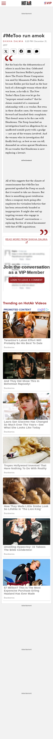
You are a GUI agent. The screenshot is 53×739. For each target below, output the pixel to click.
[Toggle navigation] (3, 3)
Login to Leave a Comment (26, 280)
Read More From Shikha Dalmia (26, 239)
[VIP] (48, 3)
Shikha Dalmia (13, 41)
